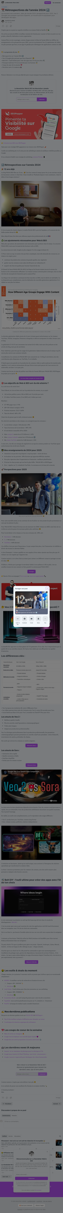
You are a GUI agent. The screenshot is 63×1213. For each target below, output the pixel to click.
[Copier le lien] (17, 618)
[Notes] (38, 618)
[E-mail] (31, 618)
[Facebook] (24, 618)
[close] (47, 588)
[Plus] (45, 618)
